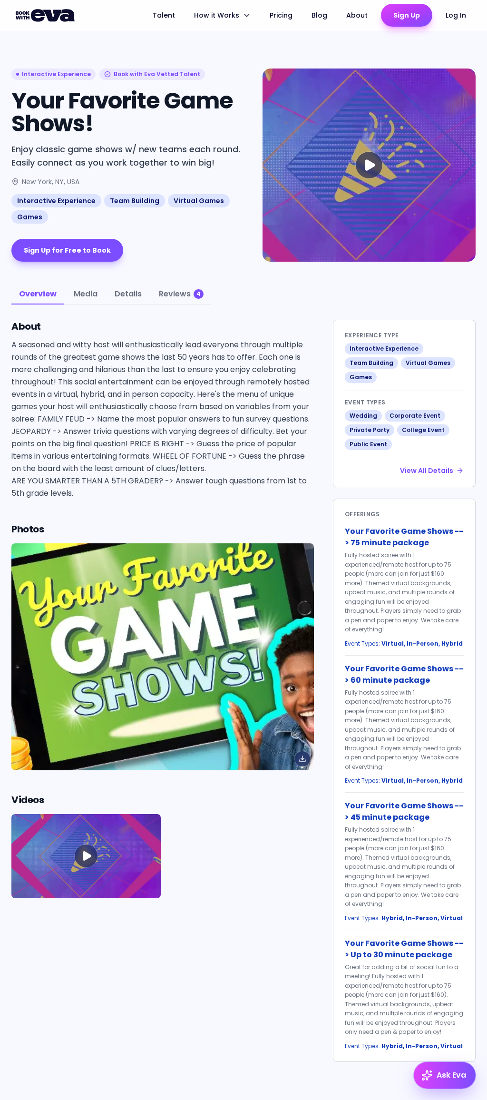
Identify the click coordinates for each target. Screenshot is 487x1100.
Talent (164, 15)
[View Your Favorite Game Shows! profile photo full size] (162, 656)
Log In (456, 15)
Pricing (281, 15)
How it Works (216, 15)
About (357, 15)
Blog (319, 15)
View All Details (426, 470)
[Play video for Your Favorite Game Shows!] (369, 165)
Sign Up (406, 15)
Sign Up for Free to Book (67, 250)
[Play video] (86, 856)
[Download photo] (302, 758)
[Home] (46, 15)
